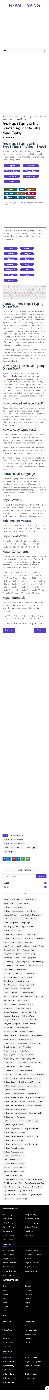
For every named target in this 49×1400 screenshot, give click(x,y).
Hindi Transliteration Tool (13, 1160)
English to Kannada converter (14, 1105)
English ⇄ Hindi (8, 1357)
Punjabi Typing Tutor (28, 1059)
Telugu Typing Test (10, 1078)
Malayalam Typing (29, 950)
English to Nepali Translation (14, 843)
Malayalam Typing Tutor (12, 954)
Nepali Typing (31, 847)
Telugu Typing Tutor (36, 965)
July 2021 (25, 883)
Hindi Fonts (40, 996)
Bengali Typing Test (27, 985)
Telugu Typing (21, 965)
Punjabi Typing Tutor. (34, 1179)
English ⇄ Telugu (9, 1366)
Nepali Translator (10, 1039)
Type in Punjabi (35, 1195)
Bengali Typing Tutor (11, 927)
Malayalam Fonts (28, 1016)
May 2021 (25, 887)
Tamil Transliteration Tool (13, 1183)
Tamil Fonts (22, 1063)
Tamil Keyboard (35, 1063)
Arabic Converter (9, 1275)
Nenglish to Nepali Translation (30, 915)
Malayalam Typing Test (12, 1024)
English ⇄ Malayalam (33, 1361)
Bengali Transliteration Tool (30, 1078)
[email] (28, 859)
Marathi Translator (10, 1031)
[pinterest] (14, 859)
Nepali (10, 275)
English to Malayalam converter (15, 1113)
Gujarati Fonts (25, 989)
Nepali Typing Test (26, 1039)
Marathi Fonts (8, 1028)
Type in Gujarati (23, 1187)
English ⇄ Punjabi (9, 1378)
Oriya (27, 269)
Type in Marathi (9, 1195)
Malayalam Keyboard (11, 1020)
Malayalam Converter (11, 1016)
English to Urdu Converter (13, 938)
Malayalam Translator (29, 1020)
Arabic (10, 280)
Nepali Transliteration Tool (13, 847)
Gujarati (10, 259)
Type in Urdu (21, 969)
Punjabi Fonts (24, 1051)
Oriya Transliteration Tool (13, 1175)
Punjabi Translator (26, 1055)
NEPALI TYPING (24, 5)
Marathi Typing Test (27, 1031)
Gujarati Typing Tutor (25, 942)
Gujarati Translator (26, 993)
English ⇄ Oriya (8, 1374)
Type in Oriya (22, 1195)
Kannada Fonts (9, 1008)
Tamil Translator (9, 1066)
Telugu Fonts (8, 1074)
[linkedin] (18, 859)
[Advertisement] (24, 29)
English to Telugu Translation (14, 1148)
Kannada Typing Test (28, 1012)
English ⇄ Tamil (8, 1361)
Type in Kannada (10, 1191)
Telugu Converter (26, 1070)
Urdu (27, 275)
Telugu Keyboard (22, 1074)
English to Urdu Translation (34, 938)
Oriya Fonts (22, 1043)
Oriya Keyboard (35, 1043)
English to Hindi (32, 1094)
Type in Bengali (9, 1187)
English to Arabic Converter (13, 930)
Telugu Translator (37, 1074)
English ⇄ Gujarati (32, 1370)
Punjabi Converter (10, 1051)
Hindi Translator (24, 1000)
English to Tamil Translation (13, 1140)
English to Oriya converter (13, 1129)
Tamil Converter (9, 1063)
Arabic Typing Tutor (11, 923)
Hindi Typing (8, 946)
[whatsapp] (23, 859)
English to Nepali (17, 835)
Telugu (27, 264)
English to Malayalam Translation (15, 1109)
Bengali (27, 253)
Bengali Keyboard (22, 981)
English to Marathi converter (14, 1121)
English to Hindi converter (35, 1097)
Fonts (12, 181)
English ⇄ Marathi (9, 1370)
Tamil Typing (8, 965)
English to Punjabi (31, 1129)
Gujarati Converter (10, 989)
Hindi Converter (26, 996)
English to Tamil (32, 1136)
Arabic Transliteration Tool (13, 919)
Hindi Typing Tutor (22, 946)
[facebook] (5, 859)
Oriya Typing (8, 962)
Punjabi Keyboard (10, 1055)
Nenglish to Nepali (10, 915)
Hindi (11, 248)
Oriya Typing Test (25, 1047)
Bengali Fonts (8, 981)
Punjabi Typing (37, 962)
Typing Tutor (12, 171)
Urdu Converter (31, 1271)
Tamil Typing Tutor (10, 1070)
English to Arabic (27, 927)
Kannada (10, 264)
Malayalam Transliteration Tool (15, 1167)
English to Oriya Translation (13, 1125)
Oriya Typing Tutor (22, 962)
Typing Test (31, 171)
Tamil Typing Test (25, 1066)
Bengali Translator (10, 985)
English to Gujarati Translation (14, 1090)
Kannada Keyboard (24, 1008)
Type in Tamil (8, 1198)
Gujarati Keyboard (10, 993)
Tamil (27, 259)
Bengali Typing (26, 923)
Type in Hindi (36, 1187)
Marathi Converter (29, 1024)
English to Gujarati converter (14, 1094)
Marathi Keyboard (23, 1028)
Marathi (27, 248)
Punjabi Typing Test (11, 1059)
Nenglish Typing (31, 911)
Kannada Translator (11, 1012)
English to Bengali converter (13, 1086)
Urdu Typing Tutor (10, 977)
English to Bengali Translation (29, 1082)
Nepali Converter (10, 1035)
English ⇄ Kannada (32, 1366)
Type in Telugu (21, 1198)
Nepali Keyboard (37, 1035)
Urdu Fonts (29, 1342)
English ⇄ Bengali (31, 1357)
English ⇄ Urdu (30, 1378)
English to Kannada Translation (31, 1101)
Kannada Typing (38, 946)
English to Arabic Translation (14, 934)
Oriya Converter (9, 1043)
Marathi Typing (29, 954)
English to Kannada (10, 1101)
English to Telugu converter (13, 1152)
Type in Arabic (9, 969)
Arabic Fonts (7, 1346)
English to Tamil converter (13, 1144)
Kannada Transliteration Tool (14, 1164)
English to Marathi (35, 1113)
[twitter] (9, 859)
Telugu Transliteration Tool (34, 1183)
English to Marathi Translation (14, 1117)
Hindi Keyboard (9, 1000)
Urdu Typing (29, 973)
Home (5, 117)
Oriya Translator (9, 1047)
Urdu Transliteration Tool (13, 973)
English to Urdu (32, 934)
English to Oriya (32, 1121)
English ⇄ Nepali (31, 1374)
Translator (11, 176)
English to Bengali (10, 1082)
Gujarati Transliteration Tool (14, 1156)
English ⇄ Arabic (9, 1382)
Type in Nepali (13, 117)
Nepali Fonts (23, 1035)
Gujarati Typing (9, 942)
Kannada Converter (26, 1004)
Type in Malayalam (25, 1191)
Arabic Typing (31, 919)
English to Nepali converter (13, 839)
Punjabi (11, 253)
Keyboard (31, 165)
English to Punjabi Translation (14, 1132)
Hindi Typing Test (10, 1004)
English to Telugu (31, 1144)
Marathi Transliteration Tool (14, 1171)
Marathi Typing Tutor (11, 958)
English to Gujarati (33, 1086)
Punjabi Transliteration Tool (13, 1179)
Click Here (38, 623)
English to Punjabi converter (13, 1136)
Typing (12, 165)
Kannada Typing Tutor (11, 950)
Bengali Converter (26, 977)
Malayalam (10, 269)
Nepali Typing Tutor (29, 958)
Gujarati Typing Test (11, 996)
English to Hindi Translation (13, 1097)
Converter (30, 176)
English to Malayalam (35, 1105)
